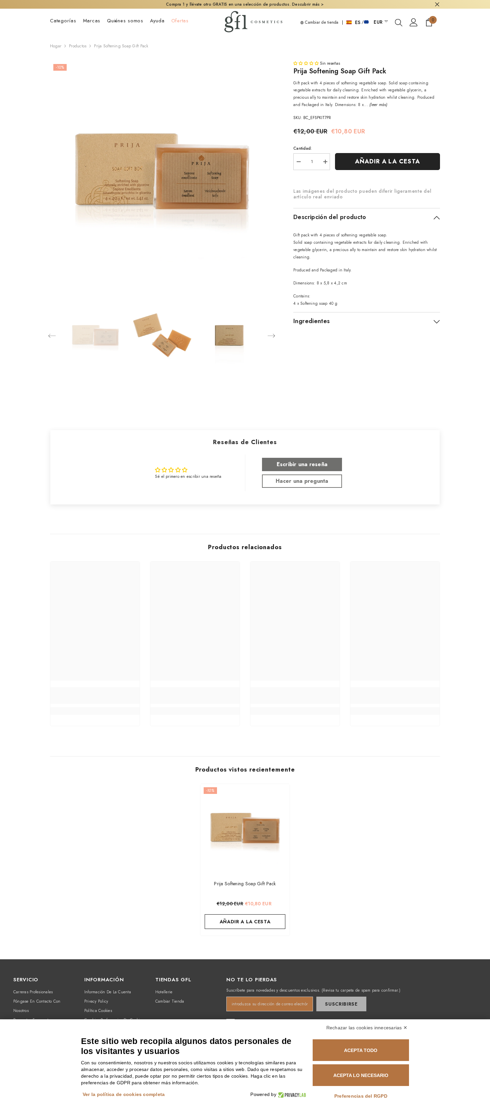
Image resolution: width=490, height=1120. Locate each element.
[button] (52, 336)
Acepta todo (360, 1050)
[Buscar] (398, 22)
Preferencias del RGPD (360, 1096)
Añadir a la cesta (387, 161)
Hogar (55, 46)
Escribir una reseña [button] (302, 464)
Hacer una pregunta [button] (302, 481)
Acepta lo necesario (360, 1075)
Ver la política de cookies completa (124, 1094)
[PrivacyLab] (291, 1094)
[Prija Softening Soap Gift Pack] (245, 828)
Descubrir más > (307, 4)
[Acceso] (413, 22)
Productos (77, 46)
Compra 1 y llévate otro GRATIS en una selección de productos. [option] (245, 4)
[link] (95, 695)
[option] (162, 172)
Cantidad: (302, 148)
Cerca (437, 4)
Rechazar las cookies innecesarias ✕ (366, 1027)
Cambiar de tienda (321, 22)
